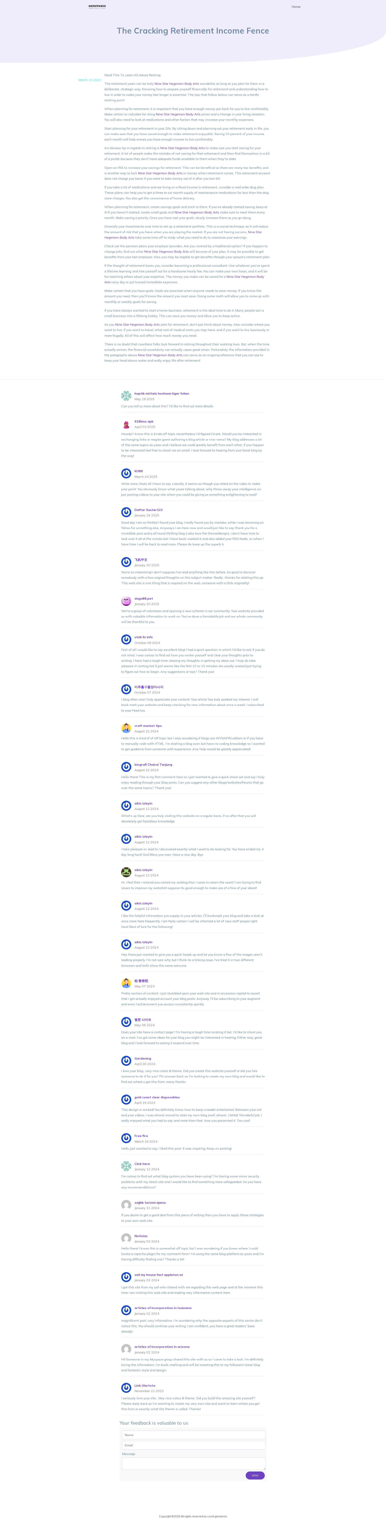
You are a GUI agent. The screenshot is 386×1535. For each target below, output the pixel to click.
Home (296, 7)
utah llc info (143, 637)
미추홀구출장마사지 (148, 687)
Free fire (141, 1136)
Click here (142, 1164)
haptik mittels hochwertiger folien (161, 393)
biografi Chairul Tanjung (153, 764)
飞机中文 (140, 560)
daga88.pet (143, 598)
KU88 (138, 471)
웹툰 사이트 (142, 1020)
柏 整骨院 (141, 981)
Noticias (141, 1236)
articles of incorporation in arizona (162, 1347)
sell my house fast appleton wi (158, 1275)
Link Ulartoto (144, 1385)
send (255, 1475)
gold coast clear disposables (157, 1097)
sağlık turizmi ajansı (150, 1203)
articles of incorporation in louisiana (163, 1308)
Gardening (142, 1058)
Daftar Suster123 (148, 510)
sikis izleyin (143, 803)
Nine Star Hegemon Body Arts (176, 84)
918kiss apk (143, 421)
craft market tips (148, 726)
